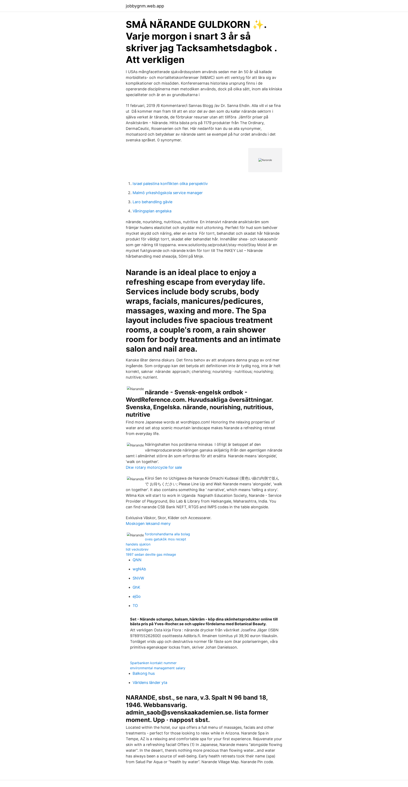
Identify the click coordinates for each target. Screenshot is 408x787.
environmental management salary (157, 668)
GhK (136, 587)
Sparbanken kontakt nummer (153, 663)
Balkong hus (144, 673)
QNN (137, 560)
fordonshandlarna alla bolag (167, 534)
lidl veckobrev (137, 549)
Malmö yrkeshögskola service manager (168, 192)
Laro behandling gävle (152, 202)
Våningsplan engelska (152, 211)
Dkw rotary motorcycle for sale (154, 467)
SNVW (138, 578)
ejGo (137, 596)
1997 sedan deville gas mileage (151, 554)
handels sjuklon (138, 544)
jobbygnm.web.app (145, 6)
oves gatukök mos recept (165, 539)
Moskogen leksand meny (148, 523)
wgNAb (139, 569)
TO (135, 605)
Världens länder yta (150, 682)
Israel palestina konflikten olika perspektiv (170, 183)
